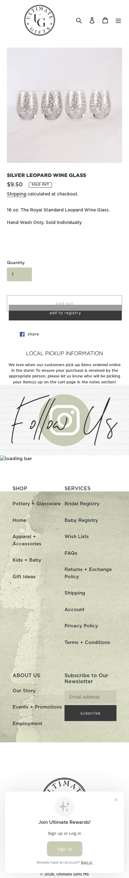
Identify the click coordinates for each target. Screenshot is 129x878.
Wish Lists (76, 536)
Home (19, 520)
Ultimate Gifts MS (72, 874)
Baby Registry (81, 520)
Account (74, 609)
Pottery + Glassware (37, 503)
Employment (27, 723)
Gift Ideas (24, 576)
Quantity (16, 263)
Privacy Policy (81, 626)
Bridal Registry (82, 503)
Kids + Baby (27, 560)
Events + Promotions (37, 707)
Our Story (24, 690)
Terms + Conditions (87, 642)
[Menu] (118, 20)
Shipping (16, 194)
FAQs (70, 553)
